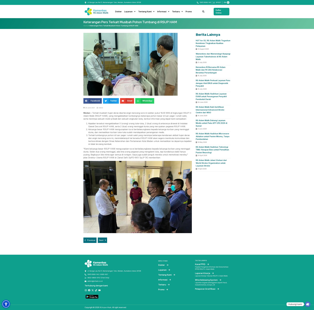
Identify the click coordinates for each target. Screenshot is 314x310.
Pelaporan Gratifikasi (205, 289)
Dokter (118, 11)
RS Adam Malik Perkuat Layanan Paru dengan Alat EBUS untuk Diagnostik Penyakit (213, 83)
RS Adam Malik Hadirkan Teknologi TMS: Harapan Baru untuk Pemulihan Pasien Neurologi (212, 150)
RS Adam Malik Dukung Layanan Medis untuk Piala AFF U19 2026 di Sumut (211, 123)
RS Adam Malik (105, 307)
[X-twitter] (93, 290)
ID (228, 2)
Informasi (161, 11)
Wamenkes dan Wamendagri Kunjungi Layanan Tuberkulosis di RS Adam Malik (213, 56)
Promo (189, 11)
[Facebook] (89, 290)
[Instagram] (86, 290)
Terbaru (176, 11)
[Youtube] (99, 290)
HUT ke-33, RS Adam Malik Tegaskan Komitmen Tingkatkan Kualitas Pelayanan (213, 43)
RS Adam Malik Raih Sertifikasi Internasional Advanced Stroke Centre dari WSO (210, 110)
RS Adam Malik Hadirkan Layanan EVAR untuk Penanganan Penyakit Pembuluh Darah (211, 96)
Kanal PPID (200, 264)
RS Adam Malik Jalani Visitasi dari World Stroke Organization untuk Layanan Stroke (211, 163)
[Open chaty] (307, 304)
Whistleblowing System (206, 280)
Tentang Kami (145, 11)
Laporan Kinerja (202, 273)
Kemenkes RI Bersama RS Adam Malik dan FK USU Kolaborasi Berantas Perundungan (210, 70)
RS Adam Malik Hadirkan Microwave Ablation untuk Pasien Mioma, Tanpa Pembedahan (212, 136)
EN (225, 2)
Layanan (128, 11)
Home (85, 26)
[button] (203, 11)
